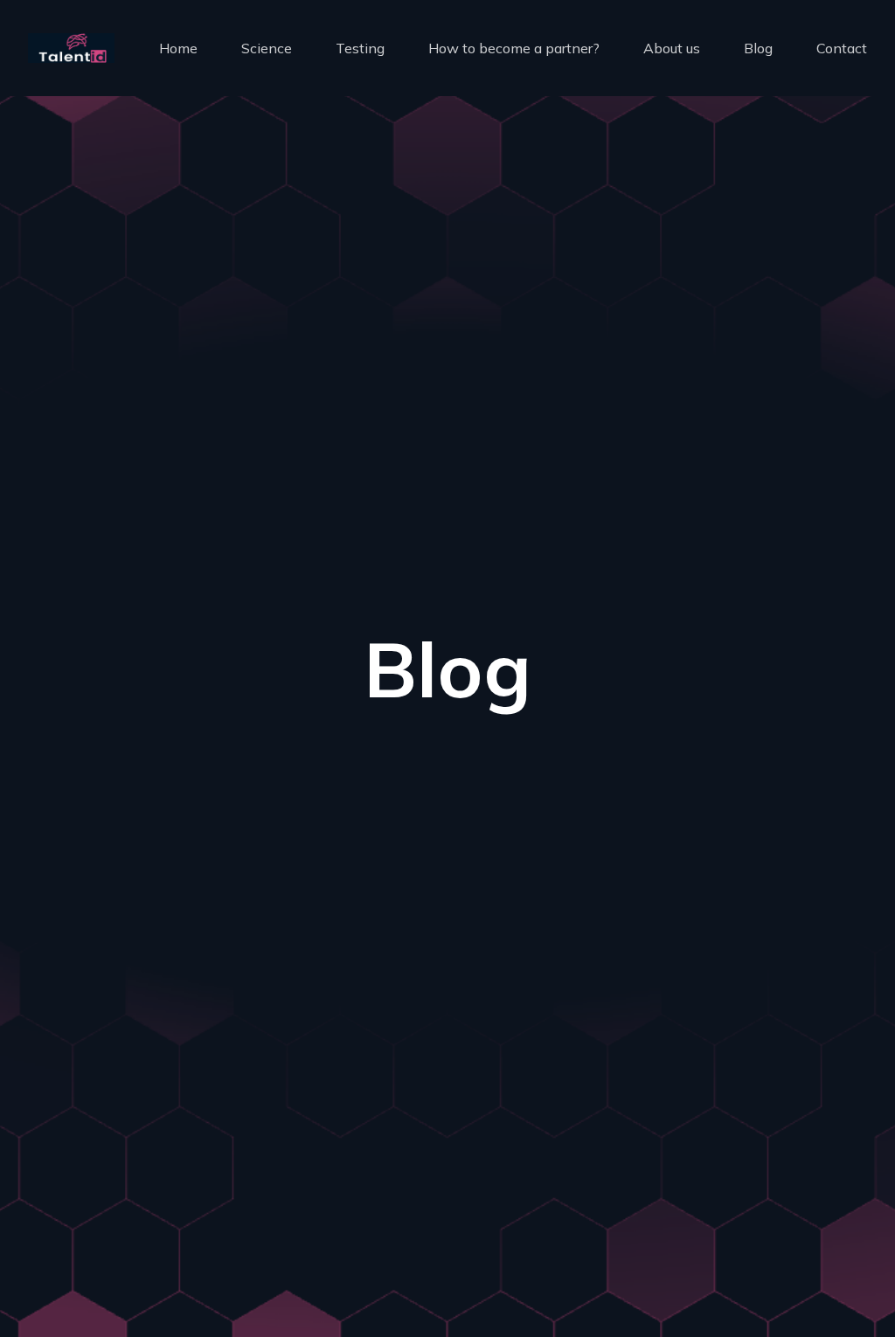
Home (178, 48)
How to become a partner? (514, 48)
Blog (758, 48)
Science (266, 48)
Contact (841, 48)
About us (671, 48)
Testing (360, 48)
